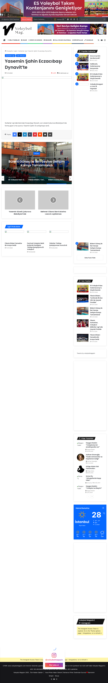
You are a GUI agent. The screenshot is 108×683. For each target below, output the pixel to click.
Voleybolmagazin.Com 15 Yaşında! (96, 86)
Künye (57, 676)
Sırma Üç (89, 483)
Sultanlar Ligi (22, 51)
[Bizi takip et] (54, 656)
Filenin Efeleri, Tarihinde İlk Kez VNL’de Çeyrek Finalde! (96, 299)
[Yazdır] (50, 134)
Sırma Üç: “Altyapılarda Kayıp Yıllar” (93, 478)
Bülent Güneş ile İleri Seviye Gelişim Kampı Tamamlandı (96, 247)
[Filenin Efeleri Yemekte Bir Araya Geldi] (14, 236)
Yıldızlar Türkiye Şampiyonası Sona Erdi (58, 244)
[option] (37, 163)
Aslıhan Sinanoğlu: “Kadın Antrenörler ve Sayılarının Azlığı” (94, 457)
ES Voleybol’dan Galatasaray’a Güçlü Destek (96, 76)
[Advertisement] (90, 395)
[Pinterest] (35, 134)
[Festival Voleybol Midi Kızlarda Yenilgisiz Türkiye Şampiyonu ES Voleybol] (36, 236)
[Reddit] (40, 134)
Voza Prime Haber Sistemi (53, 672)
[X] (20, 134)
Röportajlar (78, 40)
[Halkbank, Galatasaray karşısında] (82, 66)
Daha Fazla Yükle (90, 258)
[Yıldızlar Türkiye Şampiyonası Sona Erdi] (58, 236)
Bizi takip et (54, 665)
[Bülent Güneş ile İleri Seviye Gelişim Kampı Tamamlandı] (82, 246)
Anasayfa (9, 51)
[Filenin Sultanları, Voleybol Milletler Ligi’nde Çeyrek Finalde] (82, 323)
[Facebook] (15, 134)
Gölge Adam (90, 471)
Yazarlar (89, 40)
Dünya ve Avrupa (36, 40)
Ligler (24, 40)
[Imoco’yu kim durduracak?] (82, 58)
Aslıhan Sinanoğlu (92, 461)
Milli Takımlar (14, 40)
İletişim (51, 676)
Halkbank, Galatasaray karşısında (95, 66)
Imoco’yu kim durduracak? (95, 57)
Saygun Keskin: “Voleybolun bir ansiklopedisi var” (93, 445)
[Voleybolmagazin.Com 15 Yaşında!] (82, 162)
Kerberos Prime (68, 672)
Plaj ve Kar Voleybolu (62, 40)
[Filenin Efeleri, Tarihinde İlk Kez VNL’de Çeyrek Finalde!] (82, 299)
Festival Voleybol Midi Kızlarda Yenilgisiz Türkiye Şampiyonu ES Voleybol (35, 246)
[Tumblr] (30, 134)
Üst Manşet (21, 55)
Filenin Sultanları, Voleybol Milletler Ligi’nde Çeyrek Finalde (37, 163)
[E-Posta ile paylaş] (45, 134)
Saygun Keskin (91, 449)
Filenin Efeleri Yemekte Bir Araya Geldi (13, 244)
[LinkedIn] (25, 134)
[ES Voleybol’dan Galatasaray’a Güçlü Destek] (82, 77)
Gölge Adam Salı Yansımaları (92, 467)
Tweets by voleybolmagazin (86, 353)
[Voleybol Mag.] (18, 29)
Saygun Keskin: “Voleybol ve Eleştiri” (94, 487)
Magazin (48, 40)
